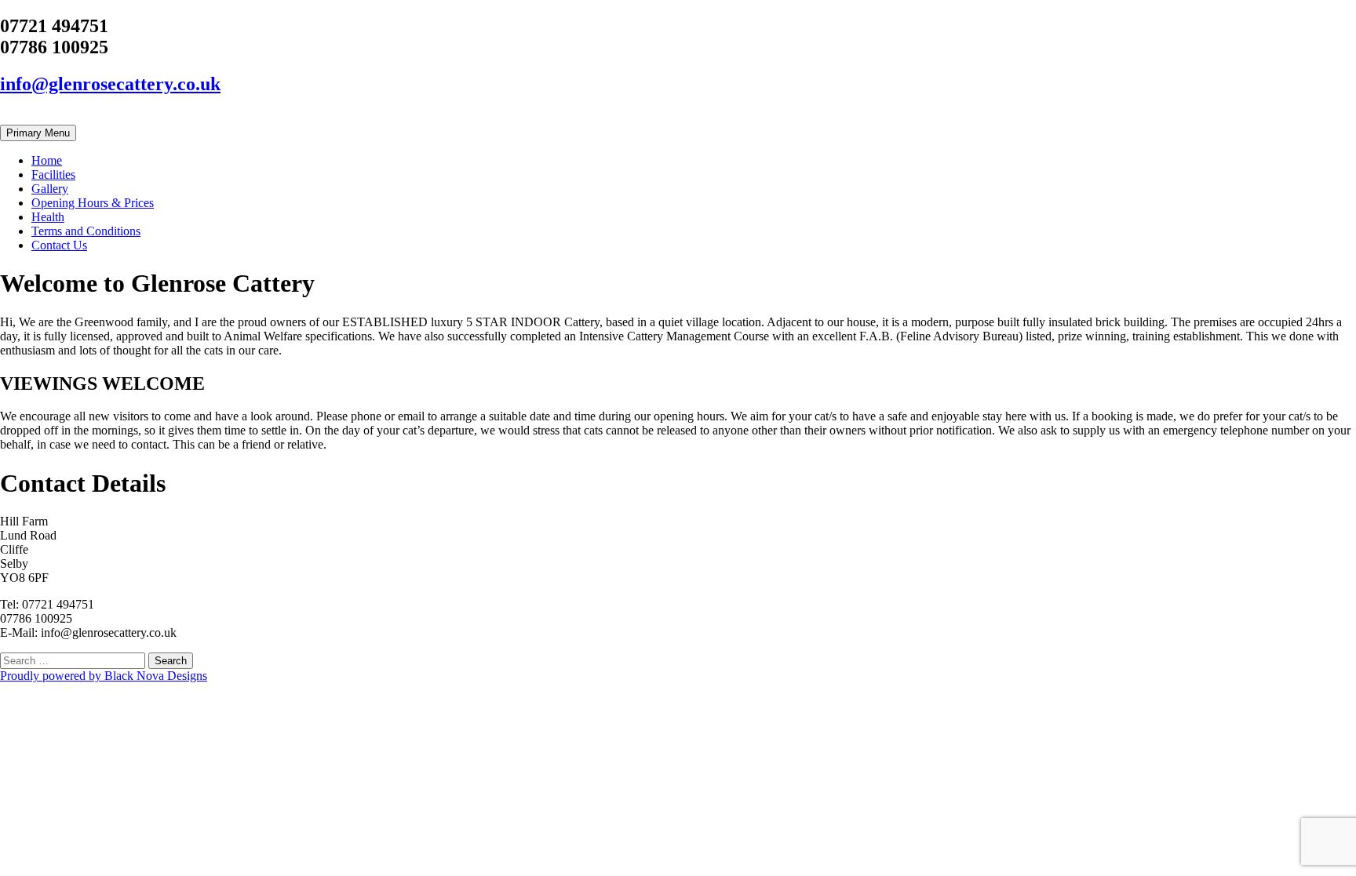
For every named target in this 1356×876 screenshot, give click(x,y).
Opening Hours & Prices (92, 202)
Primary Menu (38, 133)
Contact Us (59, 245)
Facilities (53, 174)
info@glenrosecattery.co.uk (110, 84)
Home (46, 160)
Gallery (49, 188)
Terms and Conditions (85, 231)
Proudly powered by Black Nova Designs (103, 675)
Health (47, 217)
